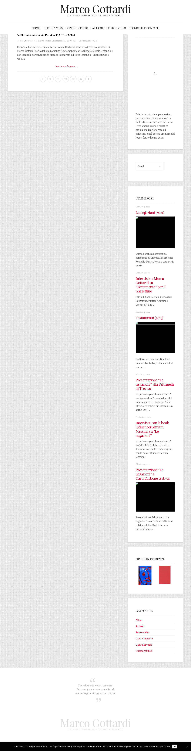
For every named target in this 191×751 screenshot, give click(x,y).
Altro (138, 620)
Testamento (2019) (149, 318)
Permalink (86, 41)
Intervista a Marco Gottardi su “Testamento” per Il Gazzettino (151, 284)
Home (36, 28)
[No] (187, 746)
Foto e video (117, 28)
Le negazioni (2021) (150, 212)
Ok (174, 746)
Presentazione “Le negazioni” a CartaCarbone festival (153, 474)
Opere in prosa (77, 28)
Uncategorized (58, 41)
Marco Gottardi (95, 9)
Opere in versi (54, 28)
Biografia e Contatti (144, 28)
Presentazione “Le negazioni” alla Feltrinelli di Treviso (155, 384)
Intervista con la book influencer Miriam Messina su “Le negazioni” (152, 429)
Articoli (98, 28)
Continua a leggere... (66, 66)
